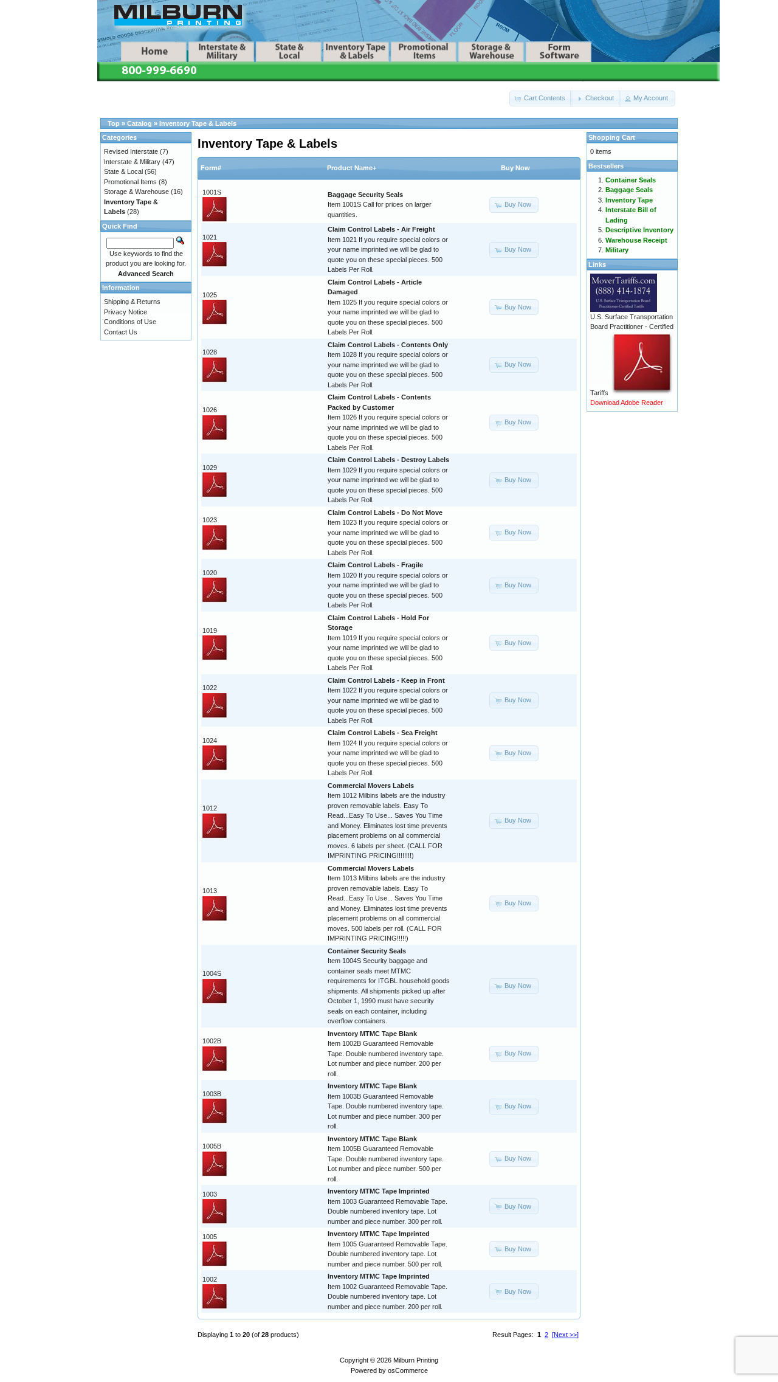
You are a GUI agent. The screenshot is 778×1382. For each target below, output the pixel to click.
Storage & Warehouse (136, 191)
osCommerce (408, 1370)
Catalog (139, 123)
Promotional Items (130, 181)
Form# (211, 167)
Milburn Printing (415, 1360)
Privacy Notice (125, 312)
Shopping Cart (611, 137)
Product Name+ (351, 167)
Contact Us (120, 332)
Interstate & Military (132, 161)
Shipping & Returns (132, 301)
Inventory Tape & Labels (197, 123)
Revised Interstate (131, 151)
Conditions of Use (130, 321)
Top (114, 123)
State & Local (123, 171)
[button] (541, 98)
